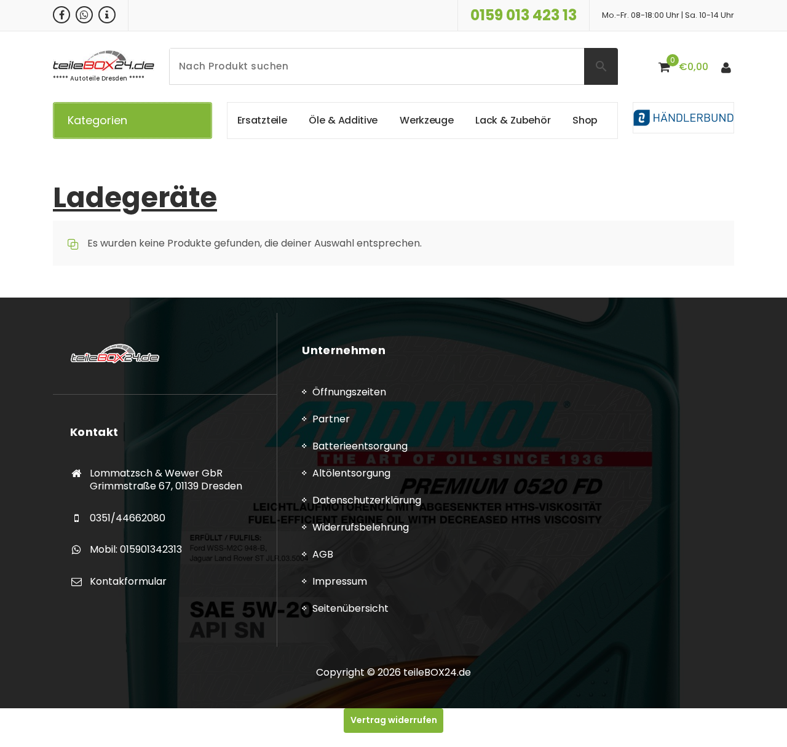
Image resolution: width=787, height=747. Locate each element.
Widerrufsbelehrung (360, 527)
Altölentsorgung (351, 473)
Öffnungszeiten (349, 392)
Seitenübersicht (350, 608)
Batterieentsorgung (360, 446)
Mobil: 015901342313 (136, 549)
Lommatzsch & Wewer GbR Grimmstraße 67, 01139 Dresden (166, 480)
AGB (322, 554)
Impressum (339, 581)
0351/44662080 (127, 518)
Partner (331, 419)
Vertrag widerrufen (393, 720)
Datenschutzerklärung (366, 500)
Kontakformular (128, 581)
